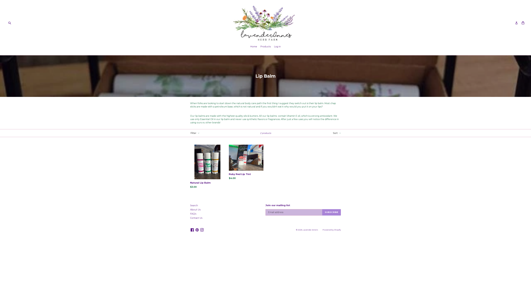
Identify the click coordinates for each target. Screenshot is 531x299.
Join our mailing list (278, 205)
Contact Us (196, 218)
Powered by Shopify (332, 230)
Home (253, 46)
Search (194, 205)
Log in (277, 46)
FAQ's (193, 213)
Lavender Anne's (310, 230)
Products (265, 46)
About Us (195, 209)
